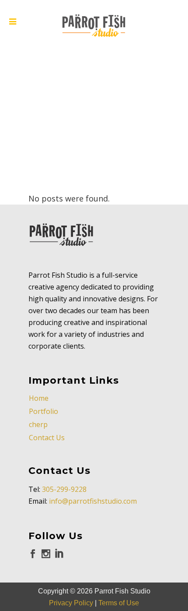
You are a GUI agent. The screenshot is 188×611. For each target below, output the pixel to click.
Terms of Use (118, 603)
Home (39, 398)
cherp (38, 424)
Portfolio (43, 411)
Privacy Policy (71, 603)
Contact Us (47, 437)
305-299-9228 (64, 489)
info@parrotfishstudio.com (93, 501)
